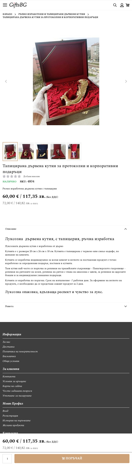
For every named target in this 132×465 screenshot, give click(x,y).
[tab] (66, 229)
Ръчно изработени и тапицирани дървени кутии (51, 14)
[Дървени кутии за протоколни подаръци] (26, 151)
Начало (7, 14)
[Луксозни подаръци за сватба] (74, 151)
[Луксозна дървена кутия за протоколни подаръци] (10, 151)
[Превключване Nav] (5, 5)
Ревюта (9, 306)
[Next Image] (126, 81)
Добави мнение (31, 176)
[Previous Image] (6, 81)
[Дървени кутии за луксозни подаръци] (58, 151)
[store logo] (18, 5)
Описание (10, 229)
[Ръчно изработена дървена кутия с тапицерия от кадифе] (42, 151)
